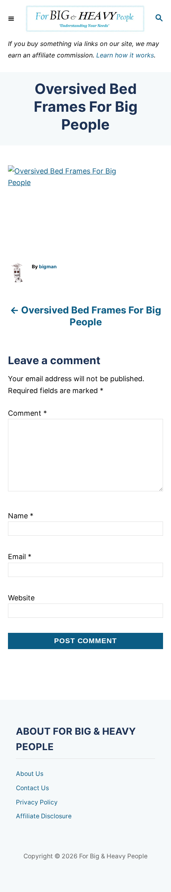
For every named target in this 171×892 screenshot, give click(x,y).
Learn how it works (125, 55)
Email (19, 556)
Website (21, 598)
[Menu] (12, 18)
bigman (47, 266)
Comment (27, 413)
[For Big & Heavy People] (85, 19)
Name (20, 516)
